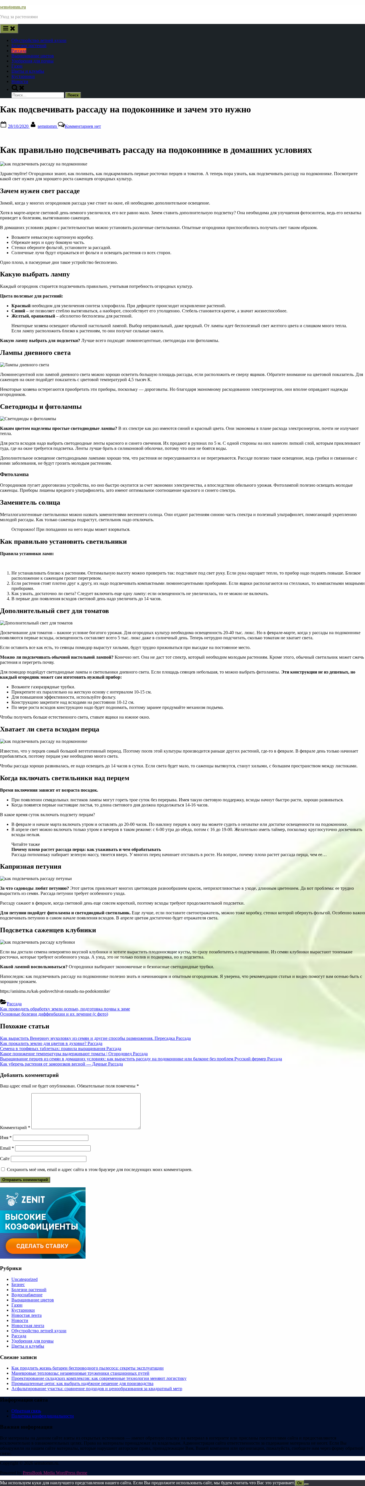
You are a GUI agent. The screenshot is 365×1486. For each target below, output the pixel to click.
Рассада (18, 50)
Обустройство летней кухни (38, 40)
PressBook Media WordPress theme (55, 1472)
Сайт (5, 1158)
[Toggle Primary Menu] (9, 28)
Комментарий (15, 1127)
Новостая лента (26, 1315)
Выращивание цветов (32, 55)
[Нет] (306, 1484)
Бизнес (18, 1284)
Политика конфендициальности (42, 1416)
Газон (17, 66)
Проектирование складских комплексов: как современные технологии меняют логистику (98, 1378)
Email (7, 1148)
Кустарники (23, 76)
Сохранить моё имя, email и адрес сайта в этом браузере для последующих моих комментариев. (99, 1169)
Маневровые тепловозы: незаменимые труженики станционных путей (80, 1373)
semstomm (48, 126)
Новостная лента (27, 1325)
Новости (19, 81)
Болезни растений (28, 45)
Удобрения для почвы (32, 60)
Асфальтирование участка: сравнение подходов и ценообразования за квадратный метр (96, 1388)
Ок (299, 1483)
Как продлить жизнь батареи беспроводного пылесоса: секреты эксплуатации (87, 1368)
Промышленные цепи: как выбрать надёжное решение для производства (82, 1383)
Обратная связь (26, 1410)
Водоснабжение (26, 1294)
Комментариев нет (83, 126)
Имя (6, 1137)
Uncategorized (24, 1279)
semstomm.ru (13, 7)
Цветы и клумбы (27, 71)
